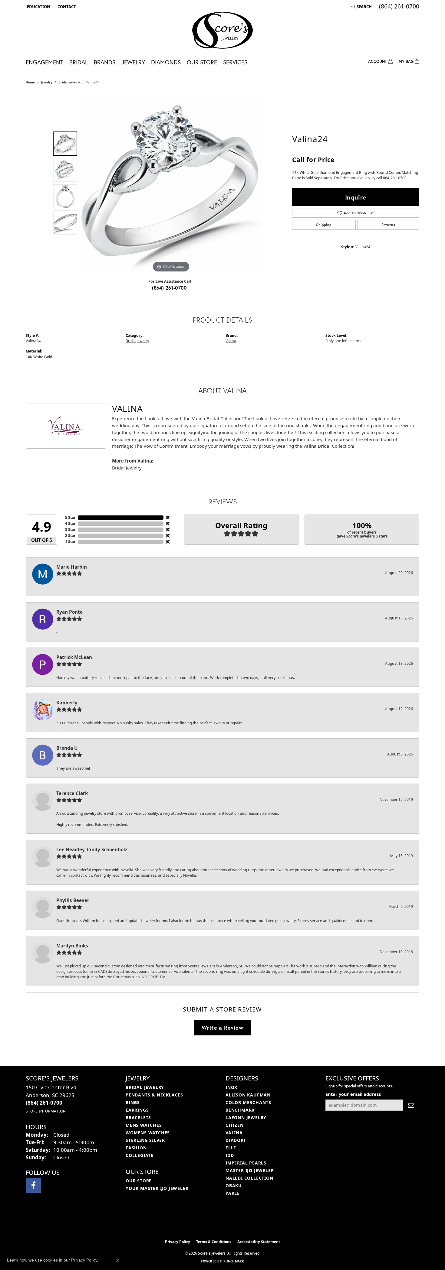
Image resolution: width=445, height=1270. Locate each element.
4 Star (70, 523)
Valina (231, 340)
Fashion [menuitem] (136, 1148)
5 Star (70, 517)
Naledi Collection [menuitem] (249, 1178)
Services (235, 62)
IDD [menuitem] (230, 1155)
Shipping (323, 224)
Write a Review (222, 1027)
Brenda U (66, 748)
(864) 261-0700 (169, 287)
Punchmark (233, 1261)
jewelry (46, 82)
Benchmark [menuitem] (240, 1110)
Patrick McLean (74, 657)
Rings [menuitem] (133, 1102)
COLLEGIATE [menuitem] (139, 1155)
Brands (104, 62)
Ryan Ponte (69, 612)
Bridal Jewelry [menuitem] (145, 1087)
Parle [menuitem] (233, 1193)
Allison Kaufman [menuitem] (248, 1095)
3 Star (70, 529)
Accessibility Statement (258, 1241)
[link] (66, 7)
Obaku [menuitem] (234, 1185)
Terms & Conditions (213, 1241)
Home (30, 82)
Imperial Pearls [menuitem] (246, 1163)
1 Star (70, 541)
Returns (388, 224)
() (168, 517)
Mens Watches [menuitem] (144, 1125)
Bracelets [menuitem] (138, 1117)
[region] (171, 183)
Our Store (202, 62)
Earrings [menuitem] (137, 1110)
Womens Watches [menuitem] (148, 1132)
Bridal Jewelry (69, 82)
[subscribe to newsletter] (411, 1105)
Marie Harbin (71, 567)
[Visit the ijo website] (207, 1221)
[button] (38, 7)
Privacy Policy (177, 1241)
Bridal (78, 62)
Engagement (44, 62)
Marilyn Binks (72, 946)
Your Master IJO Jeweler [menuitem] (157, 1188)
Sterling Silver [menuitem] (145, 1140)
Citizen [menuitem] (235, 1125)
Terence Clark (72, 793)
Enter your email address (353, 1094)
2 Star (70, 535)
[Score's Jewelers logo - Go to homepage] (222, 30)
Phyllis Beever (72, 900)
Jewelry (133, 62)
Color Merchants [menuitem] (248, 1102)
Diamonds (166, 62)
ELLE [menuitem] (231, 1148)
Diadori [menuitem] (236, 1140)
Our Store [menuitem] (139, 1181)
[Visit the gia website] (237, 1221)
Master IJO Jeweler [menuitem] (250, 1170)
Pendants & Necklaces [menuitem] (154, 1095)
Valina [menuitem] (234, 1132)
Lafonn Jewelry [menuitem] (246, 1117)
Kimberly (66, 703)
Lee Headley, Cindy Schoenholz (91, 849)
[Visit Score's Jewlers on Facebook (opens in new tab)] (33, 1185)
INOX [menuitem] (231, 1087)
